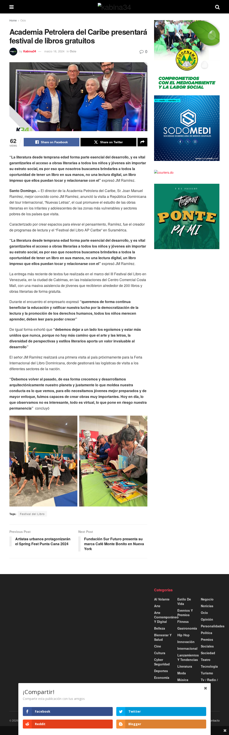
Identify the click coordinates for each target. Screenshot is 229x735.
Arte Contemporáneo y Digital (166, 617)
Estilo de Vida (184, 601)
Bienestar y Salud (163, 637)
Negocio (207, 599)
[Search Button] (217, 6)
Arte (157, 606)
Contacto (214, 720)
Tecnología (209, 666)
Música (182, 679)
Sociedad (208, 653)
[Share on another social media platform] (142, 142)
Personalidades (213, 626)
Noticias (207, 606)
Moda (181, 673)
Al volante (162, 599)
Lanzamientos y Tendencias (188, 657)
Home (13, 20)
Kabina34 (29, 51)
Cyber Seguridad (162, 661)
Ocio (23, 20)
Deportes (161, 671)
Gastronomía (187, 628)
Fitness (183, 621)
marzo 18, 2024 (54, 51)
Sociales (207, 646)
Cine (157, 646)
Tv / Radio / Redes (209, 681)
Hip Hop (183, 635)
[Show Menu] (11, 6)
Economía (161, 677)
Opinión (207, 619)
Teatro (205, 659)
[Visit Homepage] (114, 7)
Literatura (184, 666)
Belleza (159, 628)
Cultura (159, 653)
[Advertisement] (42, 615)
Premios (207, 639)
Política (206, 632)
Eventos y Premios (185, 612)
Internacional (187, 648)
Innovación (186, 641)
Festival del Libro (32, 514)
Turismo (207, 673)
